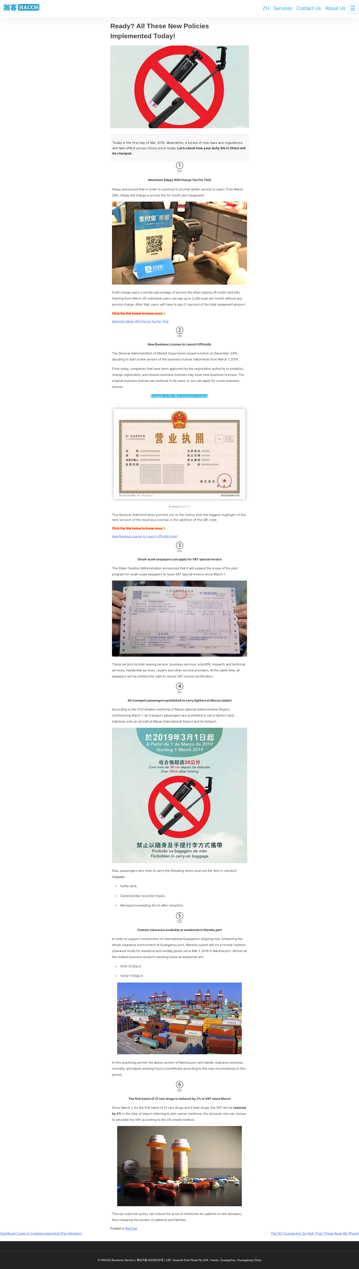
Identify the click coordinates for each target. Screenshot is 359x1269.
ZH (266, 8)
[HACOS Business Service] (21, 8)
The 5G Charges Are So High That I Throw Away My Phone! (315, 1233)
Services (282, 8)
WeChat (131, 1228)
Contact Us (308, 8)
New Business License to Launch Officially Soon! (145, 536)
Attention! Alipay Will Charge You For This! (140, 321)
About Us (335, 8)
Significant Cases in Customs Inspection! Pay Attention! (40, 1233)
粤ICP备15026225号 (150, 1260)
